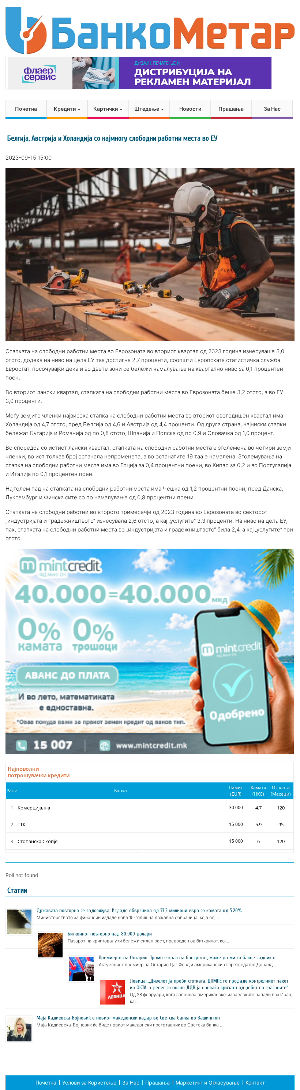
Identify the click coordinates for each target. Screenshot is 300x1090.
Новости (190, 109)
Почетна (26, 109)
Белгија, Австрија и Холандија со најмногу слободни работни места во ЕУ (112, 138)
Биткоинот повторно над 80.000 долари (110, 934)
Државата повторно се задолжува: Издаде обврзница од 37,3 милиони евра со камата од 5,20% (139, 910)
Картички (106, 109)
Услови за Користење (89, 1082)
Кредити (65, 109)
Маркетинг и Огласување (208, 1082)
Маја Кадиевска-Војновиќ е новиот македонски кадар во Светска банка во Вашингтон (128, 1018)
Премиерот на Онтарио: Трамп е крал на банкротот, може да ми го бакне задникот (187, 957)
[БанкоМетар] (150, 30)
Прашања (231, 109)
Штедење (147, 109)
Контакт (255, 1082)
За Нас (272, 109)
